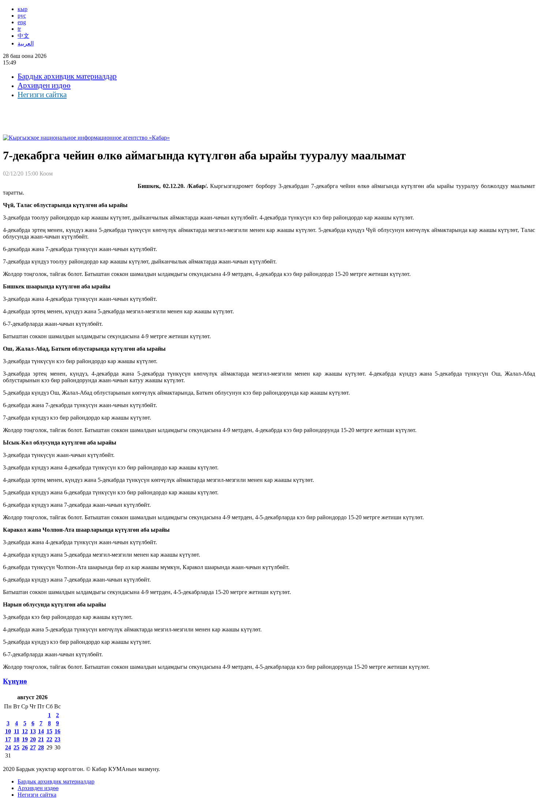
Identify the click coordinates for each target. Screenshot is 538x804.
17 (8, 739)
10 (8, 731)
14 (41, 731)
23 (57, 739)
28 (41, 747)
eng (22, 22)
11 (16, 731)
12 (25, 731)
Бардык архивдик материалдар (67, 76)
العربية (26, 43)
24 (8, 747)
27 (33, 747)
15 (49, 731)
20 (33, 739)
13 (33, 731)
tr (19, 29)
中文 (23, 36)
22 (49, 739)
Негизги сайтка (42, 94)
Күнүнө (15, 681)
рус (22, 15)
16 (57, 731)
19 (25, 739)
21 (41, 739)
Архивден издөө (44, 85)
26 (25, 747)
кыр (22, 9)
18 (16, 739)
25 (16, 747)
